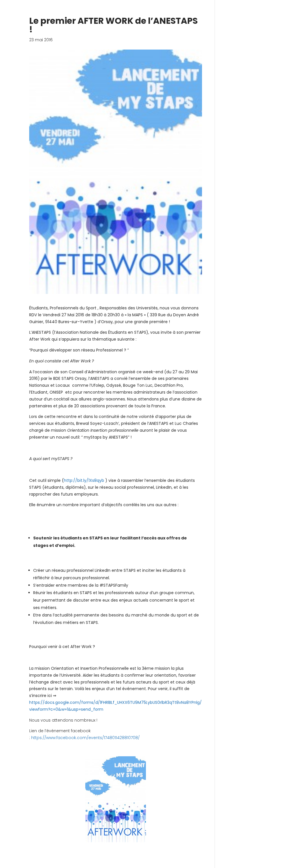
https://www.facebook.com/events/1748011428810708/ (85, 738)
